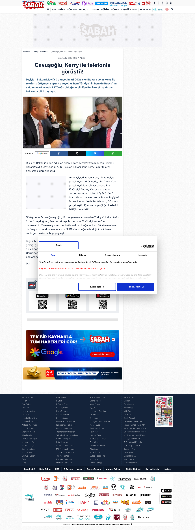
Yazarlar (145, 9)
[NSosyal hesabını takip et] (162, 3)
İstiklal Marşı (129, 459)
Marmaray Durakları (132, 445)
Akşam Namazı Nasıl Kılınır (135, 425)
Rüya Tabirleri (62, 408)
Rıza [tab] (53, 255)
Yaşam (95, 9)
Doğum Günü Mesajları (133, 442)
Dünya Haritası (96, 463)
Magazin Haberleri (64, 459)
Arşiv (79, 469)
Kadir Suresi (129, 414)
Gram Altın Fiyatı (29, 432)
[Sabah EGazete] (164, 430)
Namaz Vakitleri (28, 411)
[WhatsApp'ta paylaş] (113, 153)
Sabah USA (29, 469)
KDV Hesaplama (63, 442)
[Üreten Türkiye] (118, 3)
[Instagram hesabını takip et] (166, 3)
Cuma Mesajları (130, 463)
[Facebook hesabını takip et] (154, 3)
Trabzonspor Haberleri (65, 432)
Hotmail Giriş (95, 435)
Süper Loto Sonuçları (65, 445)
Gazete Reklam (94, 469)
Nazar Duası (95, 425)
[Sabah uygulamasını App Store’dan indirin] (42, 301)
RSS (57, 469)
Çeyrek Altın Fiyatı (29, 438)
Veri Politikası (27, 397)
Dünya (115, 9)
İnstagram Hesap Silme (100, 421)
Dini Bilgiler (128, 452)
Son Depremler (62, 414)
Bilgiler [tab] (82, 255)
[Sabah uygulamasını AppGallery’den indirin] (102, 301)
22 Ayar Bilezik (28, 452)
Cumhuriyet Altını (29, 449)
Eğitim (105, 9)
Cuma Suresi (95, 401)
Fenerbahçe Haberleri (65, 425)
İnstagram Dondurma (99, 411)
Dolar (24, 459)
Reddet (59, 245)
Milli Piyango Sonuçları (65, 449)
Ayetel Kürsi (95, 408)
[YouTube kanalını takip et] (170, 3)
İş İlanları (26, 401)
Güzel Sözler (95, 414)
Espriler (127, 401)
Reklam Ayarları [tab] (112, 255)
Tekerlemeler (129, 404)
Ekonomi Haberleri (64, 463)
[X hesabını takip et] (158, 3)
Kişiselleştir (95, 287)
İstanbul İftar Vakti (30, 421)
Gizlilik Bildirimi (132, 469)
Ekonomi (84, 9)
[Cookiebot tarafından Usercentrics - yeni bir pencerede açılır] (142, 246)
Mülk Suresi (128, 411)
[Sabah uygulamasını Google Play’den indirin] (72, 301)
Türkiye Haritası (62, 456)
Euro (24, 463)
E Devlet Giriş (62, 404)
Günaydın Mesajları (132, 438)
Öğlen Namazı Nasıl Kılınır (135, 432)
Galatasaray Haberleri (65, 421)
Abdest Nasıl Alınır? (98, 445)
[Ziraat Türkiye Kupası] (167, 9)
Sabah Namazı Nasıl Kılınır (135, 428)
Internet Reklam (113, 469)
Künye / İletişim (152, 469)
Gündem (72, 9)
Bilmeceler (94, 418)
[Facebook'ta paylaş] (59, 153)
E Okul (59, 401)
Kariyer (167, 469)
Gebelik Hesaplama (64, 438)
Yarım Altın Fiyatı (29, 442)
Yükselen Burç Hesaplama (67, 435)
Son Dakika (58, 9)
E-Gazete (68, 469)
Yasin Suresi (95, 404)
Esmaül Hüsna (130, 456)
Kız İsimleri (94, 459)
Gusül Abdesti (129, 418)
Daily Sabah (45, 469)
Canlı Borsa (61, 397)
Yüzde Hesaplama (97, 397)
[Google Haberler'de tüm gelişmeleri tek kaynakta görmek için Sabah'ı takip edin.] (72, 346)
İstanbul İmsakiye (29, 418)
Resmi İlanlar (129, 9)
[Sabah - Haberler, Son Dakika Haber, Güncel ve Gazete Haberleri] (33, 4)
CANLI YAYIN (148, 3)
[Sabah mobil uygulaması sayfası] (32, 284)
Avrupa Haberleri (40, 51)
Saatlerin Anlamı (130, 449)
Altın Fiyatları (27, 435)
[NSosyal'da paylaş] (95, 153)
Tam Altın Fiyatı (28, 445)
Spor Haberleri (62, 418)
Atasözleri (94, 449)
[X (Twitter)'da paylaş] (77, 153)
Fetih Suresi (95, 432)
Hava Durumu (62, 411)
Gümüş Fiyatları (28, 456)
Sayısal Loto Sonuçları (65, 452)
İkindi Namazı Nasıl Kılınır (134, 435)
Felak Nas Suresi (97, 428)
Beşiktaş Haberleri (64, 428)
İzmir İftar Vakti (28, 428)
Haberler (27, 51)
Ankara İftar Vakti (29, 425)
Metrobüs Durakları (98, 438)
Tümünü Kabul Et (135, 287)
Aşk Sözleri (94, 442)
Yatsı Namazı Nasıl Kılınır (134, 421)
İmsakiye (25, 414)
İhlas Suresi (128, 408)
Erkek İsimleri (95, 452)
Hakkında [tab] (142, 255)
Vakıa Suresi (129, 397)
